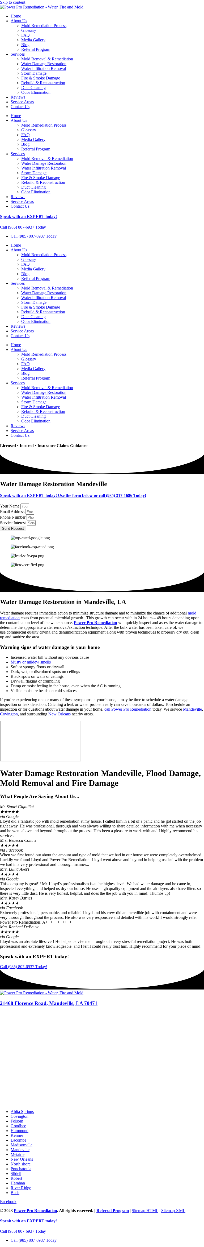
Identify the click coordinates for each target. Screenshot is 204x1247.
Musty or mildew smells (31, 662)
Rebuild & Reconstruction (43, 83)
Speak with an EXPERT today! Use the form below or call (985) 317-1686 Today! (73, 495)
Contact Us (20, 106)
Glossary (28, 30)
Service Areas (22, 102)
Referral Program (35, 49)
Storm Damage (33, 73)
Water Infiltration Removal (43, 68)
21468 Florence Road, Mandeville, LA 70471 (48, 1003)
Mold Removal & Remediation (47, 59)
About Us (19, 21)
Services (18, 54)
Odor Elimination (35, 92)
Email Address (13, 511)
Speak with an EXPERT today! (28, 216)
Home (16, 16)
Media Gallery (33, 40)
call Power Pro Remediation (127, 709)
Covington (9, 714)
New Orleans (59, 714)
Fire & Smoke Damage (40, 78)
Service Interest (13, 522)
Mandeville (192, 709)
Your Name (10, 506)
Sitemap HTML (145, 1210)
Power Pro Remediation (95, 622)
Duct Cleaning (33, 87)
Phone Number (13, 517)
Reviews (18, 97)
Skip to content (12, 2)
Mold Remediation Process (43, 25)
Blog (25, 44)
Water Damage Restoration (43, 63)
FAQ (25, 35)
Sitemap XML (173, 1210)
